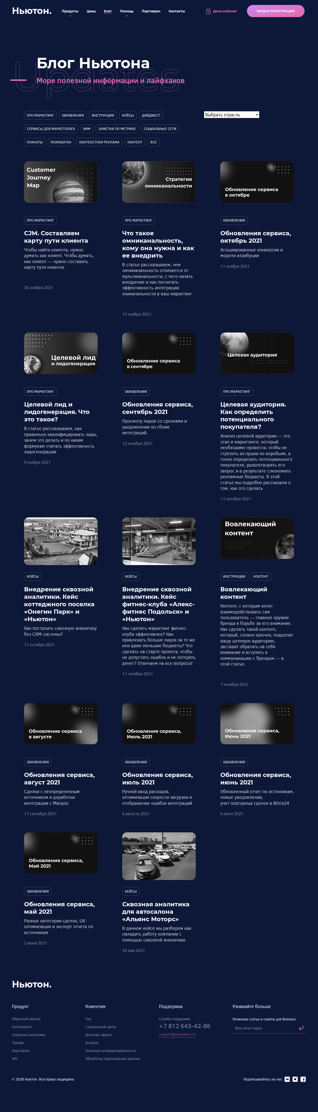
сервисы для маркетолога (51, 128)
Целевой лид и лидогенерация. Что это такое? (57, 412)
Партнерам (151, 11)
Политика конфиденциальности (110, 1050)
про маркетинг (40, 115)
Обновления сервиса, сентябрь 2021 (157, 408)
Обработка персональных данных (112, 1058)
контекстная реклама (99, 142)
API (14, 1058)
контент (134, 142)
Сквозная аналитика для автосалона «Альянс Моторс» (156, 912)
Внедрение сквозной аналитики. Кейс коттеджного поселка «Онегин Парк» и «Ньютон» (59, 604)
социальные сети (160, 128)
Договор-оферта (98, 1034)
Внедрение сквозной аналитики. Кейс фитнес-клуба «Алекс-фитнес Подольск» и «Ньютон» (158, 604)
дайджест (151, 115)
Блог (108, 11)
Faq (88, 1018)
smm (86, 128)
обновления (73, 115)
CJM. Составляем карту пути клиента (56, 237)
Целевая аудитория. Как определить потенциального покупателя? (253, 415)
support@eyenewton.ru (177, 1034)
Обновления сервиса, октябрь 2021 (255, 237)
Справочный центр (100, 1026)
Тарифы (18, 1042)
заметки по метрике (117, 128)
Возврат (92, 1042)
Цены (91, 11)
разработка (61, 142)
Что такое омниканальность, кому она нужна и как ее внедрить (158, 244)
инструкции (103, 115)
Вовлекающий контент (243, 593)
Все (153, 142)
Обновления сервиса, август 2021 (59, 778)
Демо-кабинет (225, 11)
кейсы (128, 115)
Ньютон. (31, 10)
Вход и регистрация (276, 11)
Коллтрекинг (22, 1026)
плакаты (35, 142)
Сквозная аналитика (28, 1034)
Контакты (177, 11)
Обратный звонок (26, 1018)
